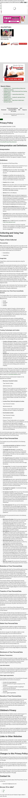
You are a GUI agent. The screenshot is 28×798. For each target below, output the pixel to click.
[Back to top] (25, 795)
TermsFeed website (12, 374)
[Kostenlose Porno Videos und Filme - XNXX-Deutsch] (11, 12)
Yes (4, 790)
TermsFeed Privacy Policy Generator (8, 142)
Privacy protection (10, 8)
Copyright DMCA (12, 109)
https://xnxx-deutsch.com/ (9, 222)
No (3, 791)
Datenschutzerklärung (12, 108)
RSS (19, 109)
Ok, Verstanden (19, 5)
